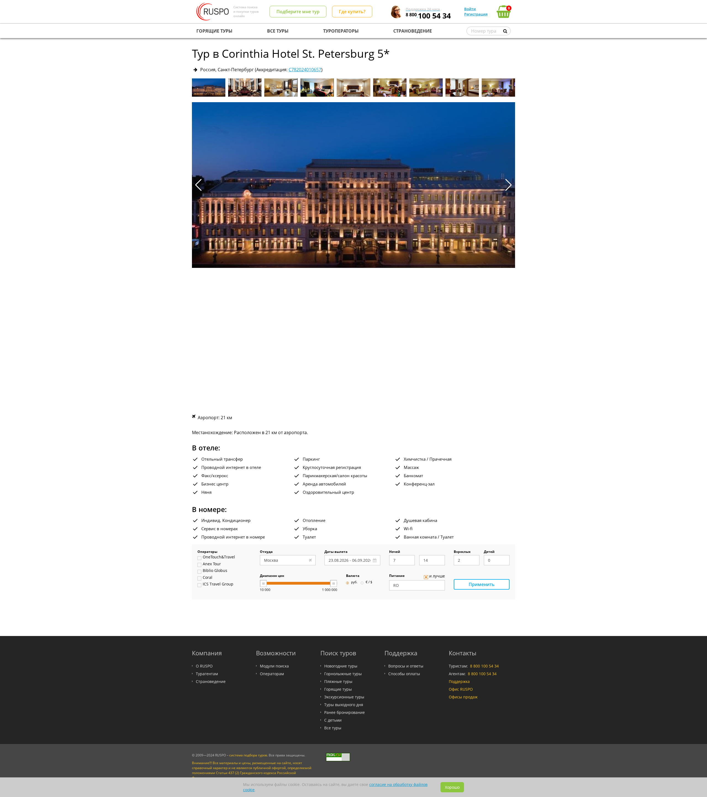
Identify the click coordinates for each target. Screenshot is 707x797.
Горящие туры (338, 689)
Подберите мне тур (298, 12)
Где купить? (352, 12)
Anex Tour (212, 564)
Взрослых (462, 552)
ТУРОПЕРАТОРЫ (341, 31)
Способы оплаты (404, 673)
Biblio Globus (215, 571)
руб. (354, 582)
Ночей (394, 552)
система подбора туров (248, 755)
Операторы (207, 552)
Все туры (332, 727)
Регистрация (475, 14)
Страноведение (211, 681)
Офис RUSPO (461, 689)
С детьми (333, 720)
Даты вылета (336, 552)
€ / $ (369, 582)
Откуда (266, 552)
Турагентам (207, 673)
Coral (207, 578)
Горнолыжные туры (343, 673)
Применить (482, 584)
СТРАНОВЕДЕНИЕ (412, 31)
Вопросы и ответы (405, 666)
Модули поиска (274, 666)
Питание (397, 576)
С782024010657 (305, 70)
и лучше (437, 576)
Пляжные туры (338, 681)
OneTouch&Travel (219, 557)
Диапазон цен (272, 576)
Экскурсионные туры (344, 697)
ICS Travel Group (218, 584)
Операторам (272, 673)
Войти (470, 8)
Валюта (352, 576)
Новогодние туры (340, 666)
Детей (489, 552)
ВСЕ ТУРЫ (278, 31)
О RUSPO (204, 666)
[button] (508, 185)
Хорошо (452, 787)
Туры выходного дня (343, 704)
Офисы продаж (463, 697)
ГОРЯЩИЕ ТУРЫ (214, 31)
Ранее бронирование (344, 712)
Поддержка (459, 681)
